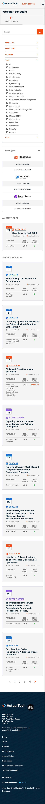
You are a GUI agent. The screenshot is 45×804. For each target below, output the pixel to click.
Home (4, 737)
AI (10, 64)
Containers (13, 80)
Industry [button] (9, 54)
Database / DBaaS (16, 93)
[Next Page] (35, 681)
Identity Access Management (20, 109)
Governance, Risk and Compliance (22, 99)
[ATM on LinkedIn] (22, 783)
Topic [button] (7, 60)
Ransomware (14, 125)
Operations (13, 122)
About (4, 742)
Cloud (11, 70)
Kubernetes (13, 112)
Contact (5, 746)
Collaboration (14, 77)
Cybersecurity (14, 83)
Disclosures (7, 761)
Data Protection (15, 90)
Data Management (16, 86)
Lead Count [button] (10, 48)
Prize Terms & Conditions (12, 766)
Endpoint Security (16, 96)
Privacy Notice (8, 751)
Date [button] (7, 137)
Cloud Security (15, 73)
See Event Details (19, 236)
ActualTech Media (18, 3)
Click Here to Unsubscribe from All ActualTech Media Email (16, 729)
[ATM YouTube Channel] (20, 783)
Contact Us (34, 385)
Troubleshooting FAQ (10, 770)
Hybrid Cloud (14, 106)
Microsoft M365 (15, 116)
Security (12, 129)
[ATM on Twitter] (25, 783)
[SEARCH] (40, 31)
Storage (12, 132)
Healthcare (13, 103)
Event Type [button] (9, 42)
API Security (14, 67)
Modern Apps (14, 119)
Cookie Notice (8, 756)
